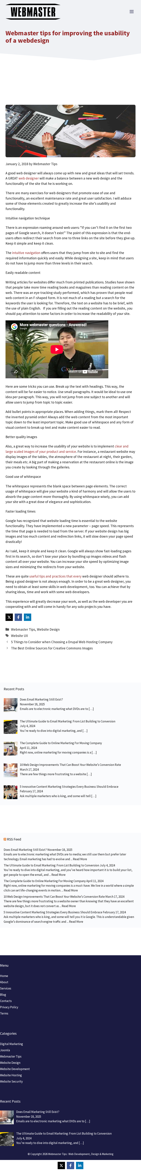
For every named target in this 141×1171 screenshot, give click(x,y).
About (4, 982)
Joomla (5, 1050)
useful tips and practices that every (55, 576)
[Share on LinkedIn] (27, 617)
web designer (29, 178)
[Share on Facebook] (18, 617)
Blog (3, 995)
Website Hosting (11, 1075)
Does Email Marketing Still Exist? (25, 850)
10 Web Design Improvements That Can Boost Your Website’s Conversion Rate (54, 897)
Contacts (6, 1001)
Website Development (15, 1069)
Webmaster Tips (23, 629)
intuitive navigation (26, 252)
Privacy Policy (9, 1007)
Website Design (48, 629)
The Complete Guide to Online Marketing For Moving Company (45, 881)
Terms (4, 1013)
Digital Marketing (11, 1044)
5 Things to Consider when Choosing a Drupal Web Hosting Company (62, 642)
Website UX (19, 635)
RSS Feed (14, 839)
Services (5, 988)
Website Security (11, 1081)
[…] (91, 709)
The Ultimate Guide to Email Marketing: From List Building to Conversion (51, 865)
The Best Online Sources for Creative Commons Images (52, 648)
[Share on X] (9, 617)
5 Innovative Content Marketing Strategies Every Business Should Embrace (53, 912)
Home (4, 976)
